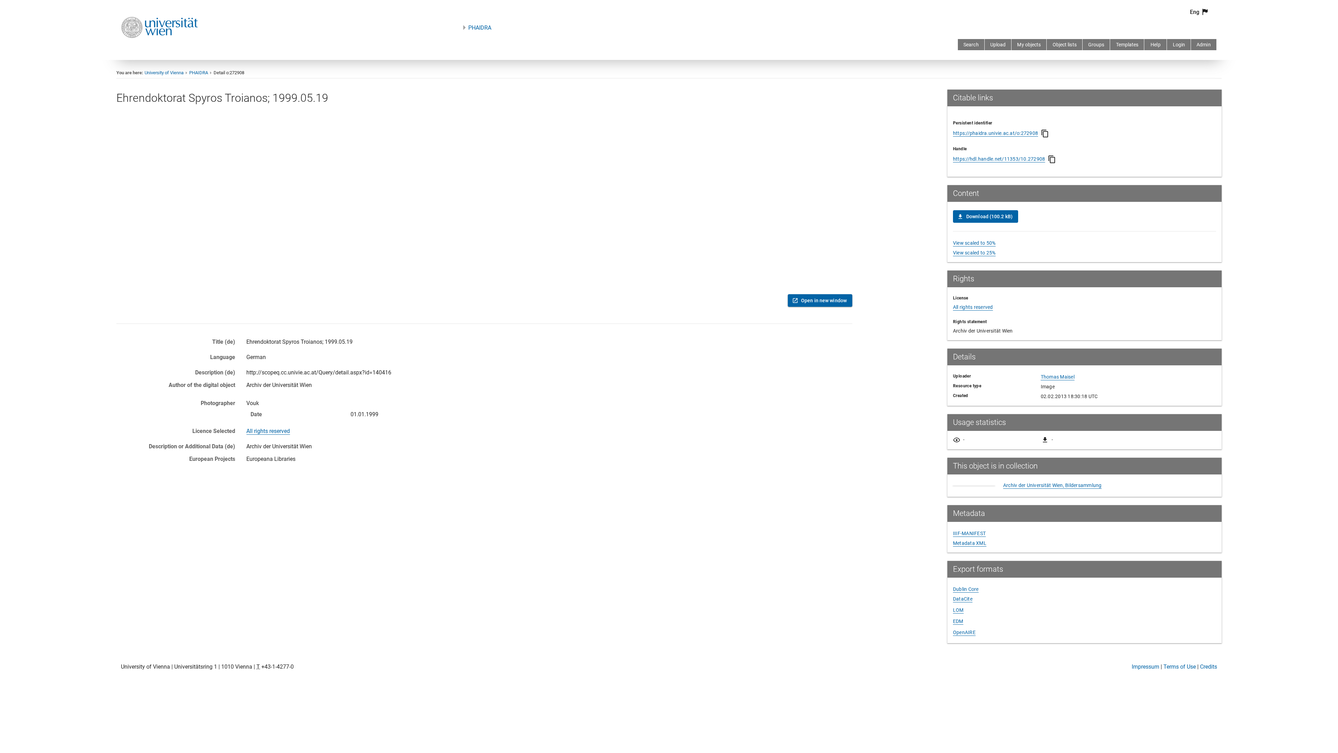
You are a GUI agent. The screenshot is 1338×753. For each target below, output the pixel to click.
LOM (958, 610)
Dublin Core (966, 589)
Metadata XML (969, 543)
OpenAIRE (964, 632)
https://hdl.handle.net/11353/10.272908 (999, 159)
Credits (1208, 666)
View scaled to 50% (974, 243)
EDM (958, 621)
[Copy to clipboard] (1045, 133)
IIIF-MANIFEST (969, 533)
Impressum (1145, 666)
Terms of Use (1179, 666)
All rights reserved (268, 431)
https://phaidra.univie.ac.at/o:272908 (995, 133)
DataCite (962, 599)
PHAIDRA (479, 27)
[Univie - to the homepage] (159, 47)
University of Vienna (164, 72)
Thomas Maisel (1058, 377)
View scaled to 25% (974, 253)
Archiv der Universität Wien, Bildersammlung (1052, 485)
